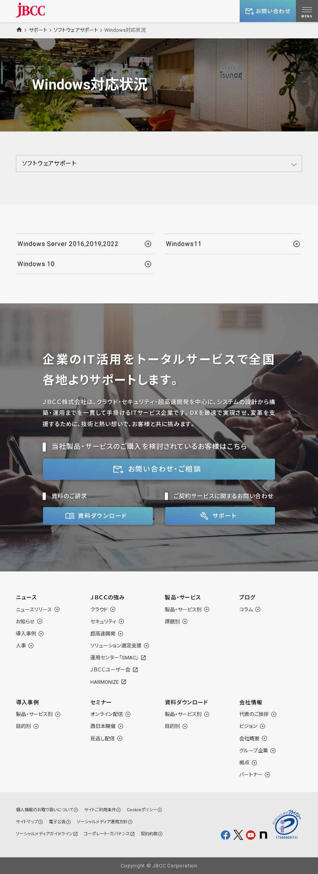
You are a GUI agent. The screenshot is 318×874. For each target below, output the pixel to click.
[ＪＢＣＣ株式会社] (30, 9)
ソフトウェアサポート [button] (49, 163)
